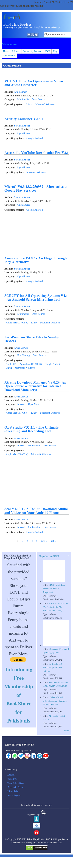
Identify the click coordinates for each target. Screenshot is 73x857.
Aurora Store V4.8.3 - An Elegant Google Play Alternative (35, 259)
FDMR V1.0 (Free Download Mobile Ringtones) (54, 588)
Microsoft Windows (45, 104)
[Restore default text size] (33, 36)
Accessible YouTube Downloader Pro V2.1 (36, 152)
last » (53, 540)
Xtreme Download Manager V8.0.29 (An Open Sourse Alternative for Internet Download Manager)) (35, 385)
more (66, 730)
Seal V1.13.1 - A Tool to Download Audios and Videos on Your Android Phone (36, 510)
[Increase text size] (37, 36)
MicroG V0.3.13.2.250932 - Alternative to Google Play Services (36, 188)
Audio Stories (9, 55)
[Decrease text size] (29, 36)
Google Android (34, 138)
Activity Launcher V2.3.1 (23, 118)
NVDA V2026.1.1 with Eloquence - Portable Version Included (55, 701)
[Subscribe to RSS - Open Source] (3, 546)
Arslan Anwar (21, 347)
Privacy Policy (13, 791)
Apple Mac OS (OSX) (17, 322)
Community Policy (15, 787)
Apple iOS (11, 364)
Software (16, 51)
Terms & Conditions (15, 783)
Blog (55, 51)
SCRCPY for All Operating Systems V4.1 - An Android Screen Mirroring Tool (36, 297)
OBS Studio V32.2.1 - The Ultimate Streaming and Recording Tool (31, 429)
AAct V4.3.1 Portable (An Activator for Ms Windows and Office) (55, 607)
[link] (36, 44)
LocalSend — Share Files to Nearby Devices (31, 338)
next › (44, 540)
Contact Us (11, 778)
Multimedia (23, 99)
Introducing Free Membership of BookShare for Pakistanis (18, 694)
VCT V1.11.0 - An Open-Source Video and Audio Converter (33, 82)
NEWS (47, 51)
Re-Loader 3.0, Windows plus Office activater (52, 667)
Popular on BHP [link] (49, 556)
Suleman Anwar (22, 125)
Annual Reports (13, 795)
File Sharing (23, 355)
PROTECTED (41, 848)
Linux (29, 104)
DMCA (29, 848)
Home (6, 51)
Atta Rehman (20, 91)
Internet (21, 404)
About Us (11, 774)
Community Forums (32, 51)
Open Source (38, 99)
